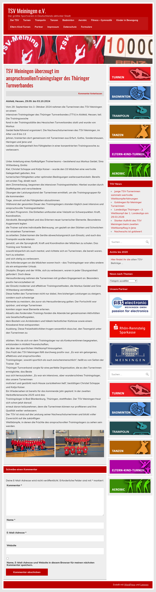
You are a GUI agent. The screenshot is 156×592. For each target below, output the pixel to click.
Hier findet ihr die (120, 259)
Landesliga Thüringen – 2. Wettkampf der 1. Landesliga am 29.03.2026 (130, 213)
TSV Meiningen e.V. (27, 11)
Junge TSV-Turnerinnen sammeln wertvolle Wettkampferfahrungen (125, 195)
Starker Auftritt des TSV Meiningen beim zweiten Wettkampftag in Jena (126, 224)
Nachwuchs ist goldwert (128, 231)
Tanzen (54, 20)
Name (11, 520)
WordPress (129, 584)
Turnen (27, 20)
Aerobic (82, 20)
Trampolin (40, 20)
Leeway (144, 584)
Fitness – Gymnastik (101, 20)
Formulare (86, 27)
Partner (39, 27)
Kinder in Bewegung (127, 20)
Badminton (68, 20)
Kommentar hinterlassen (90, 93)
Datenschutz (70, 27)
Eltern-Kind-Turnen (20, 27)
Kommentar (14, 485)
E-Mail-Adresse (16, 532)
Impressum (53, 27)
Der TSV (14, 20)
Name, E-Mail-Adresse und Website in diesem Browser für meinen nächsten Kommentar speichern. (50, 563)
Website (11, 545)
